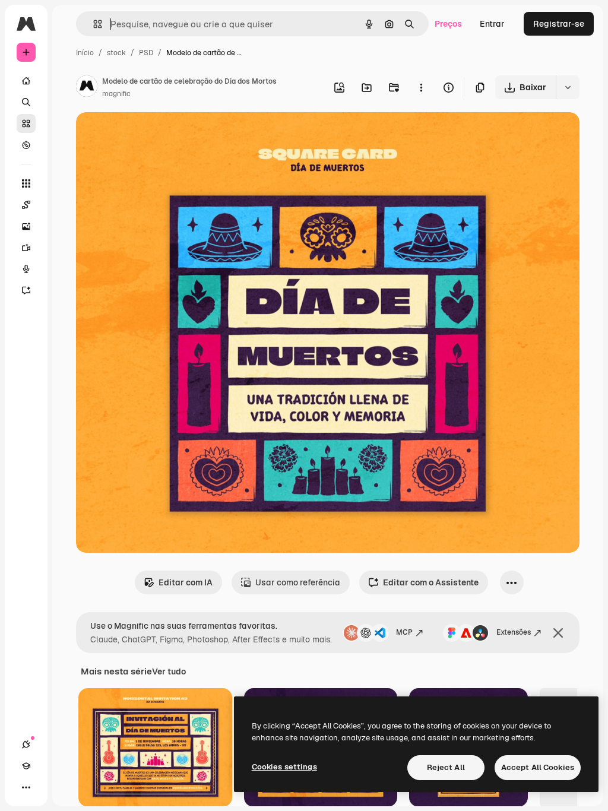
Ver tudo (169, 671)
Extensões (513, 632)
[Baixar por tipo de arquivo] (568, 87)
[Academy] (26, 765)
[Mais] (26, 787)
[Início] (26, 80)
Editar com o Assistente (431, 582)
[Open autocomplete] (93, 24)
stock (116, 53)
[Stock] (26, 123)
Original (152, 135)
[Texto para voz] (26, 268)
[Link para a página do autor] (86, 87)
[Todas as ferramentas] (26, 183)
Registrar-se (558, 23)
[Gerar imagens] (26, 226)
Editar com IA (186, 582)
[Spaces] (26, 204)
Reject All (446, 767)
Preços (448, 23)
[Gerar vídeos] (26, 247)
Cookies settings (284, 767)
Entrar (492, 23)
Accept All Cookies (537, 767)
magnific (116, 94)
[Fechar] (558, 633)
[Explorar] (26, 144)
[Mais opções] (421, 87)
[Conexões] (26, 744)
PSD (146, 53)
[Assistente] (26, 290)
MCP (404, 632)
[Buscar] (26, 102)
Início (85, 53)
